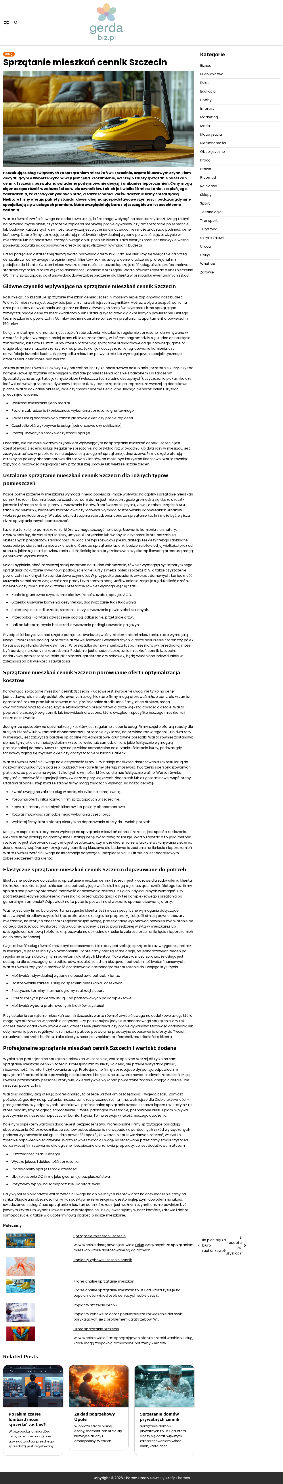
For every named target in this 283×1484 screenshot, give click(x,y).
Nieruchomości (213, 143)
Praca (205, 160)
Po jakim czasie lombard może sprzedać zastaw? (27, 1419)
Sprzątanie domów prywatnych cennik (159, 1416)
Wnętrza (207, 263)
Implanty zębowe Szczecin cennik (102, 1259)
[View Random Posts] (6, 22)
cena (85, 178)
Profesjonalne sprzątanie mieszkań (103, 1281)
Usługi (9, 54)
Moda (205, 125)
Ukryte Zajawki (212, 237)
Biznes (205, 65)
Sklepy (206, 194)
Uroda (205, 246)
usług (139, 1244)
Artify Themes (177, 1477)
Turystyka (208, 229)
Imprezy (207, 108)
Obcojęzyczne (212, 151)
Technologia (211, 211)
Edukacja (208, 91)
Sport (205, 203)
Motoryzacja (211, 134)
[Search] (16, 22)
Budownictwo (211, 74)
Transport (209, 220)
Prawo (205, 168)
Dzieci (205, 82)
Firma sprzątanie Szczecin (96, 1329)
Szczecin (24, 183)
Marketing (209, 117)
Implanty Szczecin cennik (95, 1305)
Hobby (206, 99)
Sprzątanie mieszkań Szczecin (99, 1236)
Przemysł (208, 177)
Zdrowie (207, 272)
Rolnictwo (208, 186)
